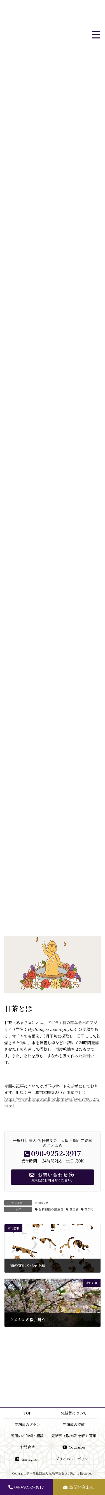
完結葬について (74, 1413)
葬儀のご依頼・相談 (27, 1435)
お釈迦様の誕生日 (51, 1209)
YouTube (77, 1447)
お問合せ (27, 1447)
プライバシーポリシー (73, 1458)
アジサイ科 (56, 1022)
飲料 (86, 1056)
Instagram (30, 1459)
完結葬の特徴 (74, 1424)
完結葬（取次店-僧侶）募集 (73, 1435)
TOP (27, 1413)
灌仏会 (74, 1209)
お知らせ (41, 1202)
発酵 (95, 1042)
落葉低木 (78, 1022)
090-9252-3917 (29, 1487)
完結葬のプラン (27, 1424)
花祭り (89, 1209)
